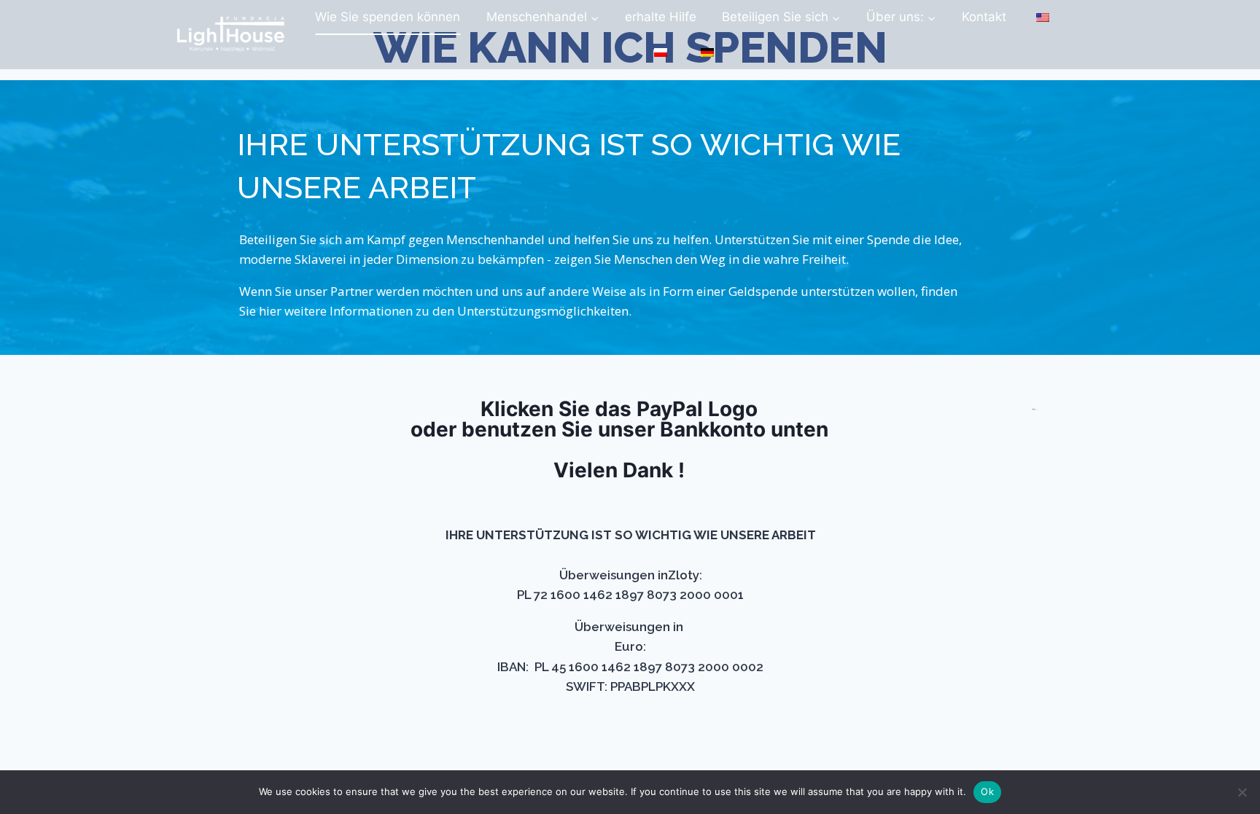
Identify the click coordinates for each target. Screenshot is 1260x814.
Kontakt (984, 16)
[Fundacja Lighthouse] (231, 34)
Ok (987, 791)
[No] (1241, 792)
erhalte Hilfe (660, 16)
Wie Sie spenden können (387, 16)
